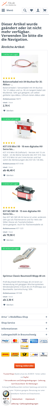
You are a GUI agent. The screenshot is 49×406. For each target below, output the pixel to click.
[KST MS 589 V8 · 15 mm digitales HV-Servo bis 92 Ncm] (24, 193)
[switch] (6, 402)
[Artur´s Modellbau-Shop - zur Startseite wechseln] (9, 3)
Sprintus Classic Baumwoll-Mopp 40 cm (24, 276)
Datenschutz (17, 399)
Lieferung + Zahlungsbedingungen (24, 403)
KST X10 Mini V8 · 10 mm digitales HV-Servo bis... (23, 148)
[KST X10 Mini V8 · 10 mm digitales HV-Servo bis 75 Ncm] (24, 128)
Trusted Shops (8, 374)
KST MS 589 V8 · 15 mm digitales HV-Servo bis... (22, 212)
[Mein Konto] (38, 10)
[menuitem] (7, 10)
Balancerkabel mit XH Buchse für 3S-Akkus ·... (22, 83)
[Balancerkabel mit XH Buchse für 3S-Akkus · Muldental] (24, 64)
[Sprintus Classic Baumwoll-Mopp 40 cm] (24, 258)
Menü (10, 10)
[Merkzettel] (31, 10)
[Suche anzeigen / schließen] (24, 10)
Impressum (30, 399)
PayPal (25, 377)
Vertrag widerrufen (24, 365)
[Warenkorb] (44, 10)
